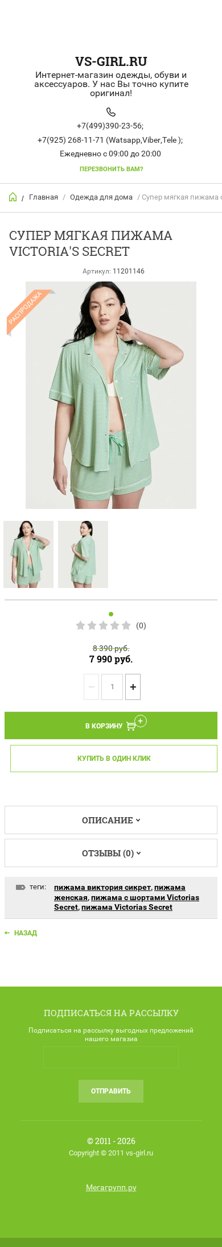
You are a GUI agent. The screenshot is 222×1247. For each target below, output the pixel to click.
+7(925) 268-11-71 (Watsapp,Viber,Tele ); (110, 139)
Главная (43, 197)
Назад (25, 933)
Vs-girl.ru (111, 61)
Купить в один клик (114, 759)
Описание (107, 820)
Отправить (111, 1091)
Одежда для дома (101, 197)
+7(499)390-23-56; (110, 125)
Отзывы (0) (108, 853)
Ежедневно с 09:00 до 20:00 (110, 153)
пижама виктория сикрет (102, 887)
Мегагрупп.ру (111, 1187)
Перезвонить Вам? (111, 169)
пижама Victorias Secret (126, 907)
